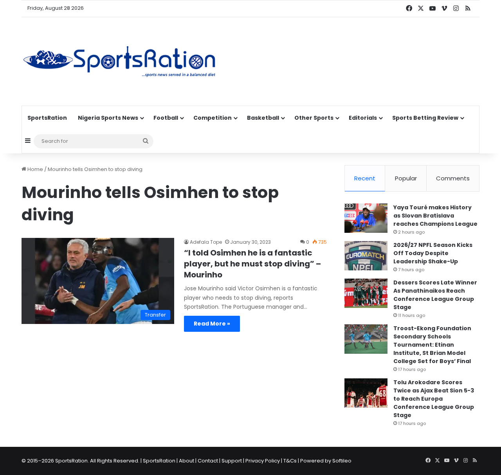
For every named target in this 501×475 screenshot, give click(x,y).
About (186, 460)
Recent (364, 178)
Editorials (363, 118)
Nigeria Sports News (108, 118)
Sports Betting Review (425, 118)
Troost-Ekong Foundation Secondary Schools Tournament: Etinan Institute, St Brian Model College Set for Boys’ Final (432, 344)
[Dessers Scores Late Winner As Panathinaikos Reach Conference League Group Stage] (365, 293)
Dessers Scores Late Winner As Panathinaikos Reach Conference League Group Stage (435, 295)
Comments (453, 178)
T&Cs (290, 460)
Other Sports (313, 118)
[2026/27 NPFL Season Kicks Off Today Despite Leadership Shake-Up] (365, 255)
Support (232, 460)
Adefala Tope (206, 242)
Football (165, 118)
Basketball (263, 118)
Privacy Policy (262, 460)
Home (34, 169)
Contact (208, 460)
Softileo (341, 460)
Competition (212, 118)
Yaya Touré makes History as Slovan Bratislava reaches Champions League (435, 215)
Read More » (212, 323)
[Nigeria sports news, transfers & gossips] (119, 61)
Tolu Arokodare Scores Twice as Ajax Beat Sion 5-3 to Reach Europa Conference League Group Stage (433, 398)
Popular (406, 178)
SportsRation (47, 118)
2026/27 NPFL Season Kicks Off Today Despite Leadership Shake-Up (432, 253)
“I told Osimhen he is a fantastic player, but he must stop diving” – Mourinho (252, 263)
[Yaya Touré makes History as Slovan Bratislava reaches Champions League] (365, 218)
